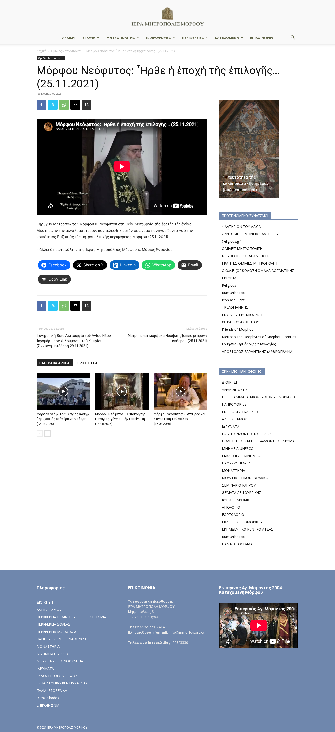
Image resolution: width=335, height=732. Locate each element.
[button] (292, 38)
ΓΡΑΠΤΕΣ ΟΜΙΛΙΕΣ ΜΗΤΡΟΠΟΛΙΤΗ (250, 263)
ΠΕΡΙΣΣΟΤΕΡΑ (87, 363)
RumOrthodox (233, 292)
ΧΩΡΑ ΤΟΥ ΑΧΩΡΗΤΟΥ (240, 322)
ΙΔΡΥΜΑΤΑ (230, 426)
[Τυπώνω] (86, 105)
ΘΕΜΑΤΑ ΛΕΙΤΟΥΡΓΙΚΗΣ (241, 492)
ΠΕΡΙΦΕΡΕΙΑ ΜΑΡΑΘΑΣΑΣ (57, 631)
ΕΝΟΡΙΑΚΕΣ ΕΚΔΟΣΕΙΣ (240, 411)
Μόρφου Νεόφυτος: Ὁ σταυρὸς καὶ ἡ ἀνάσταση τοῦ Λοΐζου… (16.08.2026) (179, 419)
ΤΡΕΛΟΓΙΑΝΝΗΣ (235, 307)
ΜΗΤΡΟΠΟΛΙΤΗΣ (120, 37)
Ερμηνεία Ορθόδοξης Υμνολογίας (249, 344)
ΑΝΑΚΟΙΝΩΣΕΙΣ (235, 389)
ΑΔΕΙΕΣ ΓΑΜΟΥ (234, 419)
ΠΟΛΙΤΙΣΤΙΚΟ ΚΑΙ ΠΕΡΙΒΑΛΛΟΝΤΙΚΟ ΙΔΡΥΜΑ (258, 441)
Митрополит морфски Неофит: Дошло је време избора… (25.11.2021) (167, 338)
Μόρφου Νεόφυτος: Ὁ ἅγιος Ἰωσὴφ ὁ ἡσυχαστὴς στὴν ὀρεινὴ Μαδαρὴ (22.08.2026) (63, 419)
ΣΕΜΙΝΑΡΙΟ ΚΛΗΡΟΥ (239, 485)
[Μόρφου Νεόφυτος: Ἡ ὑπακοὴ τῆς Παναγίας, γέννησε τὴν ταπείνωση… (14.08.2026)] (122, 391)
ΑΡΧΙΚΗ (68, 37)
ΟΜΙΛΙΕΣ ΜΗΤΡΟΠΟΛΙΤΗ (242, 248)
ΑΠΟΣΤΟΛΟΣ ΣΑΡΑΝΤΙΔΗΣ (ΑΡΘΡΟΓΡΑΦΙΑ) (258, 351)
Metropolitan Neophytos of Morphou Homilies (259, 336)
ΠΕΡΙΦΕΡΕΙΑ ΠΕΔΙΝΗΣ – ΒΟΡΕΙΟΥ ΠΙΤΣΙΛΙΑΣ (72, 617)
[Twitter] (53, 105)
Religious (229, 285)
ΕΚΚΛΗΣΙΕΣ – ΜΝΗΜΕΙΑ (241, 455)
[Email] (75, 105)
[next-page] (47, 433)
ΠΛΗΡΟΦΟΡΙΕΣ (158, 37)
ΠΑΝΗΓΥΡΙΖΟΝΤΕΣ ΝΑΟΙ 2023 (246, 433)
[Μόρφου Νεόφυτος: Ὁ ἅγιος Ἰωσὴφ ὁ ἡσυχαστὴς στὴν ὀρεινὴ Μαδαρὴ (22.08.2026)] (63, 391)
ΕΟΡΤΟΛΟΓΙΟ (233, 514)
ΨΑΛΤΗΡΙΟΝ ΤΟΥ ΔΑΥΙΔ (241, 226)
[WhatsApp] (64, 105)
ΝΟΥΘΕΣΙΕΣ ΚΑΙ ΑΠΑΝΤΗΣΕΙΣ (246, 256)
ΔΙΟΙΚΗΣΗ (230, 382)
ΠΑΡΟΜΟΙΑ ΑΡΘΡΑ (54, 363)
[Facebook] (41, 105)
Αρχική (41, 51)
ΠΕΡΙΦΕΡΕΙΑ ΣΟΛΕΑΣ (53, 624)
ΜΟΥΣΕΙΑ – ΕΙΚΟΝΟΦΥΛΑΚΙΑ (245, 478)
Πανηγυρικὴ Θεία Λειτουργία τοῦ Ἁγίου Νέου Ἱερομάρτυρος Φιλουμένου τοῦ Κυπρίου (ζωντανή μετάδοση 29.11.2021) (74, 340)
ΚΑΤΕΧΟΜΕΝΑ (227, 37)
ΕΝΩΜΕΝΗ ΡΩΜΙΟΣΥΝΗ (242, 314)
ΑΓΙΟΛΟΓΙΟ (231, 507)
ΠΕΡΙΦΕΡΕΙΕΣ (193, 37)
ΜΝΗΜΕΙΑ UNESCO (238, 448)
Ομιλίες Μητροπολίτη (66, 51)
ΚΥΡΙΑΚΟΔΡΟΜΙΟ (236, 500)
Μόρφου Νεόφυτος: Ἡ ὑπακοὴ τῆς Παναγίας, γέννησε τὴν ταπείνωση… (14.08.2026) (121, 419)
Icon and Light (233, 300)
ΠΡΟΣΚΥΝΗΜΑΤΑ (236, 463)
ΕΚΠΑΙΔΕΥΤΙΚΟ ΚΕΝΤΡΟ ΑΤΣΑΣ (247, 529)
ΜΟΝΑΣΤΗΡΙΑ (233, 470)
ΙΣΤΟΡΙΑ (88, 37)
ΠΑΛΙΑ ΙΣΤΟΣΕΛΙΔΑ (237, 544)
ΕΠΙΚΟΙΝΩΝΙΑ (261, 37)
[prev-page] (40, 433)
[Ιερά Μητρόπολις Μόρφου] (167, 16)
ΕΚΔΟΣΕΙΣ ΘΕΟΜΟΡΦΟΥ (242, 522)
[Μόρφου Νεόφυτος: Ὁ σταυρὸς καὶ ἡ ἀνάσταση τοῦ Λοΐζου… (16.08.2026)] (180, 391)
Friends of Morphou (238, 329)
